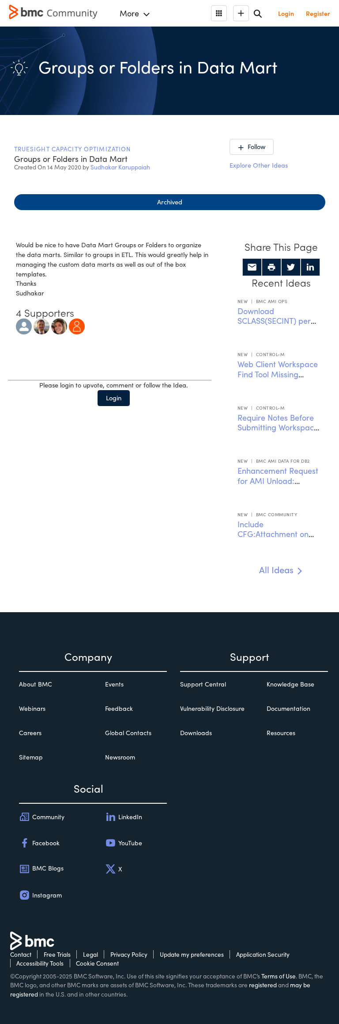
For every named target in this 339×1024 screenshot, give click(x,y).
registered (263, 985)
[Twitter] (291, 267)
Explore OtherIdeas (259, 165)
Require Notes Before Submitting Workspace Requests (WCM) (277, 427)
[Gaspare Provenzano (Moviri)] (24, 325)
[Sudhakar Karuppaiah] (77, 325)
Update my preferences (192, 954)
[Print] (271, 267)
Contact (20, 954)
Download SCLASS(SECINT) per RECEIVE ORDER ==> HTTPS (275, 326)
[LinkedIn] (310, 267)
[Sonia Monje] (59, 325)
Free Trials (57, 954)
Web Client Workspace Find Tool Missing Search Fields (277, 374)
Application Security (263, 954)
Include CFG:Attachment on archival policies (273, 534)
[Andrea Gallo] (41, 325)
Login (113, 397)
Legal (90, 954)
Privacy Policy (128, 954)
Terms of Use (278, 976)
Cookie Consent (97, 963)
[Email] (252, 267)
